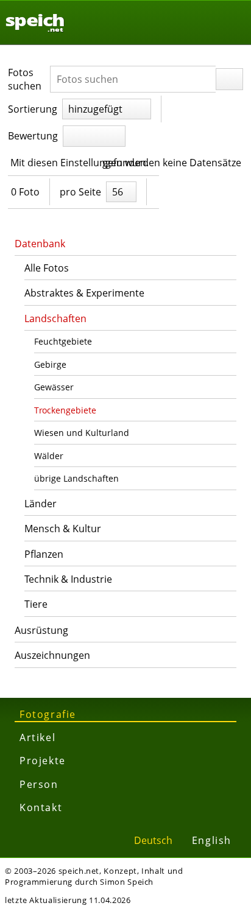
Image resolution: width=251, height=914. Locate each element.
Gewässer (54, 387)
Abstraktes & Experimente (84, 293)
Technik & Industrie (68, 579)
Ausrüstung (41, 630)
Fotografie (47, 714)
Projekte (42, 760)
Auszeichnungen (52, 655)
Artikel (37, 737)
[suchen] (229, 79)
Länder (40, 503)
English (212, 840)
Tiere (36, 604)
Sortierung (32, 109)
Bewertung (33, 135)
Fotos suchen (24, 79)
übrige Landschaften (76, 478)
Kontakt (40, 807)
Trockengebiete (65, 410)
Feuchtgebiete (63, 341)
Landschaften (55, 318)
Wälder (48, 456)
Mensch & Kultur (62, 528)
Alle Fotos (46, 268)
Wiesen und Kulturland (81, 432)
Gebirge (50, 364)
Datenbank (40, 243)
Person (38, 784)
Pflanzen (43, 554)
